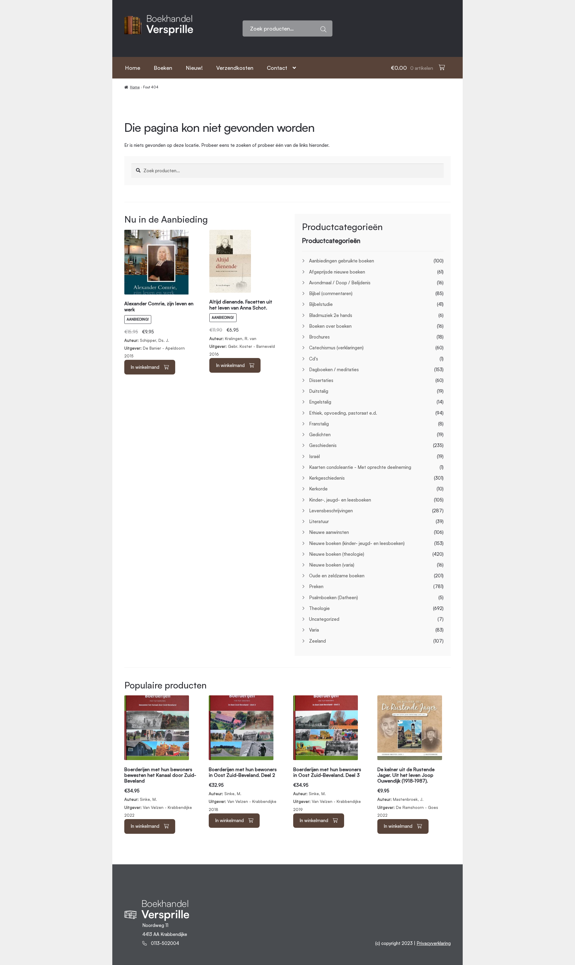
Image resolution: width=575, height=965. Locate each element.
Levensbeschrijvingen (331, 511)
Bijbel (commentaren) (330, 293)
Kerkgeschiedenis (327, 478)
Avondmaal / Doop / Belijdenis (339, 283)
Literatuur (319, 521)
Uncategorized (324, 619)
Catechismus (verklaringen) (336, 348)
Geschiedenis (323, 445)
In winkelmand (145, 367)
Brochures (319, 337)
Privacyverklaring (434, 943)
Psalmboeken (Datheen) (333, 597)
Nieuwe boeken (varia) (331, 565)
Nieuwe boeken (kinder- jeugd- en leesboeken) (357, 543)
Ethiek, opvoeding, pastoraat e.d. (343, 413)
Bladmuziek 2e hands (330, 315)
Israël (314, 456)
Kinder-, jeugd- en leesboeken (340, 500)
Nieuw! (194, 67)
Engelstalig (320, 402)
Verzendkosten (234, 67)
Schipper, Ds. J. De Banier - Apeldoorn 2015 (158, 330)
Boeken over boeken (330, 326)
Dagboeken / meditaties (334, 369)
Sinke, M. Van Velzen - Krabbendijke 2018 (243, 789)
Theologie (319, 608)
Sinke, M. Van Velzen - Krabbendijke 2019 (327, 789)
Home (132, 67)
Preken (316, 586)
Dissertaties (321, 380)
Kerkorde (318, 489)
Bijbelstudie (321, 304)
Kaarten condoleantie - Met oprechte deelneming (360, 467)
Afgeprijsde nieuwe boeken (337, 272)
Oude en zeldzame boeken (336, 576)
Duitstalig (318, 391)
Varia (314, 630)
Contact (277, 67)
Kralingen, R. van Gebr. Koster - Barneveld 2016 (242, 328)
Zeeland (317, 641)
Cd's (313, 359)
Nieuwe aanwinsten (329, 532)
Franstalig (319, 424)
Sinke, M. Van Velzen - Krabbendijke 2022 (160, 792)
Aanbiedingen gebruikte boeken (341, 261)
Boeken (163, 67)
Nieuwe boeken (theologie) (336, 554)
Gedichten (320, 434)
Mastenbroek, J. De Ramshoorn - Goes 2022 (407, 792)
